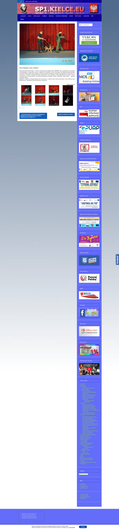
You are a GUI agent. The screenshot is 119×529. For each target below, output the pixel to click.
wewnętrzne (85, 448)
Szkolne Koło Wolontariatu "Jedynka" (88, 434)
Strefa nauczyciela (84, 495)
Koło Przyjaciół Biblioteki (87, 418)
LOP (83, 415)
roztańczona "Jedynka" (85, 449)
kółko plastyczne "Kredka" (88, 422)
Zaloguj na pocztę (84, 494)
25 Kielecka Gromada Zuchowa (89, 416)
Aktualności (23, 16)
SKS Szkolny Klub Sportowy (88, 388)
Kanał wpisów (83, 485)
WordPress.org (83, 488)
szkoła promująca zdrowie (88, 397)
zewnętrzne (85, 445)
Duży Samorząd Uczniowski (86, 459)
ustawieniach (72, 527)
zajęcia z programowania (87, 433)
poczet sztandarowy (84, 436)
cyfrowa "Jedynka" (86, 390)
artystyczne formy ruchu (87, 404)
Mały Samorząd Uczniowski (86, 458)
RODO (92, 16)
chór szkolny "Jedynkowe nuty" (89, 419)
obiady (81, 455)
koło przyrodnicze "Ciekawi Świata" (90, 421)
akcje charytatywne (84, 438)
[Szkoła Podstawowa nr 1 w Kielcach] (23, 8)
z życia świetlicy (83, 440)
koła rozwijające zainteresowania (87, 414)
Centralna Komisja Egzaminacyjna (29, 516)
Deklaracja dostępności (85, 497)
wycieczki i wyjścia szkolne (86, 437)
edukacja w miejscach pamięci (89, 394)
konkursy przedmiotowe (85, 444)
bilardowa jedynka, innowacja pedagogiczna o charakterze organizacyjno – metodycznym (89, 407)
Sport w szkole (78, 16)
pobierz (82, 456)
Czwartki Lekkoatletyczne (66, 114)
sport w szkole (83, 386)
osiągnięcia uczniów (88, 447)
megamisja (86, 401)
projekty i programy (84, 389)
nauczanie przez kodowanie (88, 412)
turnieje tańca (85, 452)
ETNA (83, 451)
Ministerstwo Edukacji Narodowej (29, 513)
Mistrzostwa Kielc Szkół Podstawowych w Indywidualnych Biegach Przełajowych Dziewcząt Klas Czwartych (33, 116)
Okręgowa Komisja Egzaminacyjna (29, 517)
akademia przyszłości (89, 400)
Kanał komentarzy (84, 486)
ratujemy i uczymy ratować (88, 396)
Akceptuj (83, 526)
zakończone (85, 399)
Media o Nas (51, 16)
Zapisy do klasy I (36, 16)
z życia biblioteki (83, 441)
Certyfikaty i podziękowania (61, 16)
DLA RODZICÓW (86, 16)
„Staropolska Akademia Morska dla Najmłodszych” (36, 1)
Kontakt (22, 19)
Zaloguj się (82, 483)
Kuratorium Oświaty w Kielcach (28, 515)
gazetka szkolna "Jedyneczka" (87, 443)
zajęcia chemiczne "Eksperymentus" (90, 423)
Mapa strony (83, 498)
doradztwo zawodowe (85, 454)
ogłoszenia (82, 383)
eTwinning (82, 460)
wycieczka (23, 107)
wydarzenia (82, 385)
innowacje (82, 403)
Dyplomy (71, 16)
